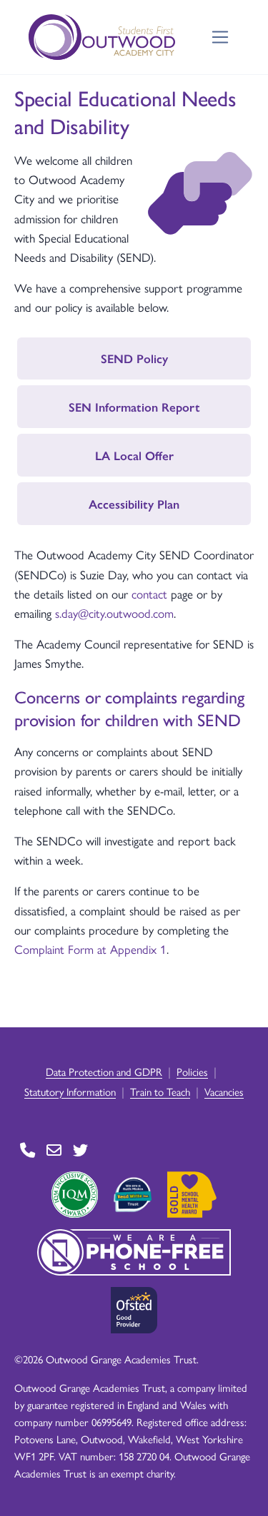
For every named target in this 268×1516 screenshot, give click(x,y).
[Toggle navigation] (220, 37)
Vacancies (224, 1091)
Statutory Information (70, 1091)
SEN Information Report (134, 406)
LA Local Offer (134, 455)
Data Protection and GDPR (104, 1071)
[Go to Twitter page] (80, 1150)
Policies (192, 1071)
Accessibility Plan (134, 503)
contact (149, 593)
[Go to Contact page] (27, 1150)
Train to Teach (160, 1091)
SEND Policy (134, 358)
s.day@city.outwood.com (114, 612)
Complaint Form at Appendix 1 (90, 948)
